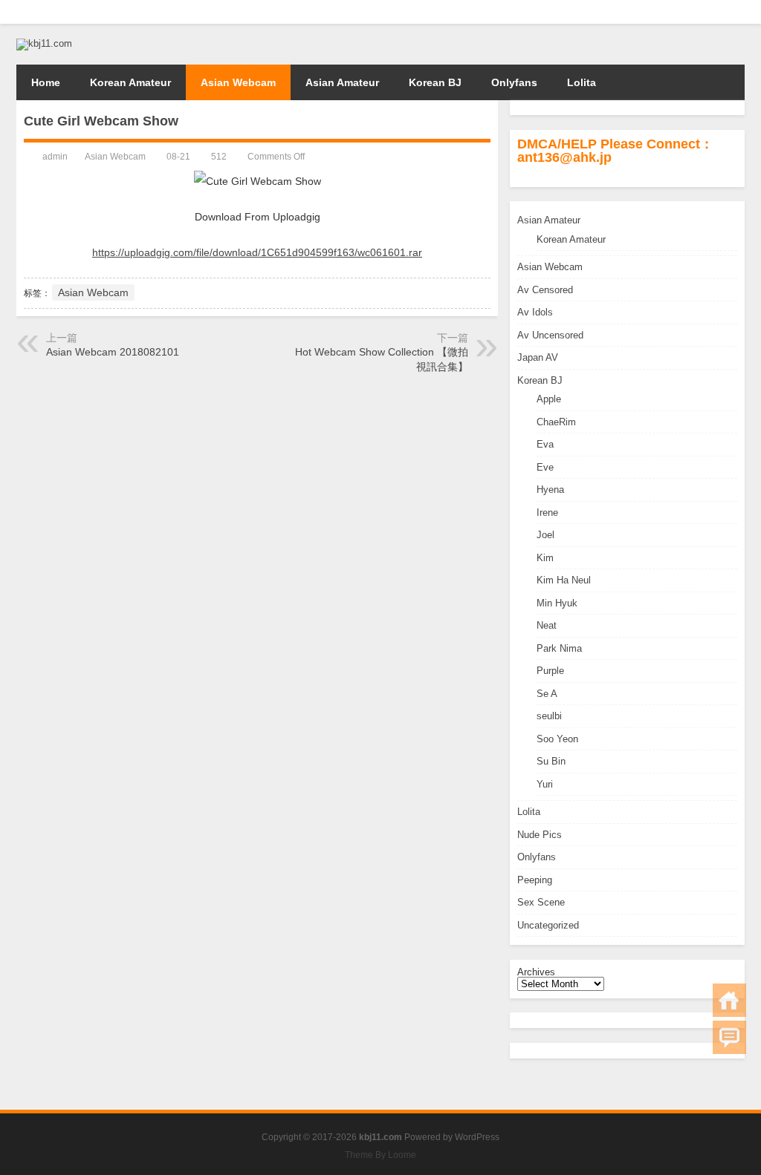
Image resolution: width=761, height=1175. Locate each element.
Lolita (581, 82)
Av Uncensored (550, 335)
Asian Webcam (238, 82)
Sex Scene (541, 902)
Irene (547, 512)
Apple (549, 399)
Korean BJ (435, 82)
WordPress (477, 1137)
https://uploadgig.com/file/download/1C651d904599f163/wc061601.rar (257, 252)
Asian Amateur (342, 82)
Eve (545, 467)
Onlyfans (514, 82)
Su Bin (551, 761)
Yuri (545, 784)
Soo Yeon (557, 738)
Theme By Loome (380, 1155)
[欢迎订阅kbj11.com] (736, 12)
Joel (545, 534)
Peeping (534, 880)
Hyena (550, 489)
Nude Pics (539, 834)
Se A (547, 693)
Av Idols (535, 312)
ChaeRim (556, 422)
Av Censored (545, 289)
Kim (545, 557)
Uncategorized (548, 925)
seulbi (549, 715)
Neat (547, 625)
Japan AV (537, 357)
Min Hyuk (557, 603)
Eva (545, 444)
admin (55, 156)
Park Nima (559, 648)
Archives (536, 972)
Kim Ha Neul (564, 580)
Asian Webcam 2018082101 (112, 352)
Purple (550, 670)
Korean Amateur (130, 82)
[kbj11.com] (44, 43)
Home (45, 82)
